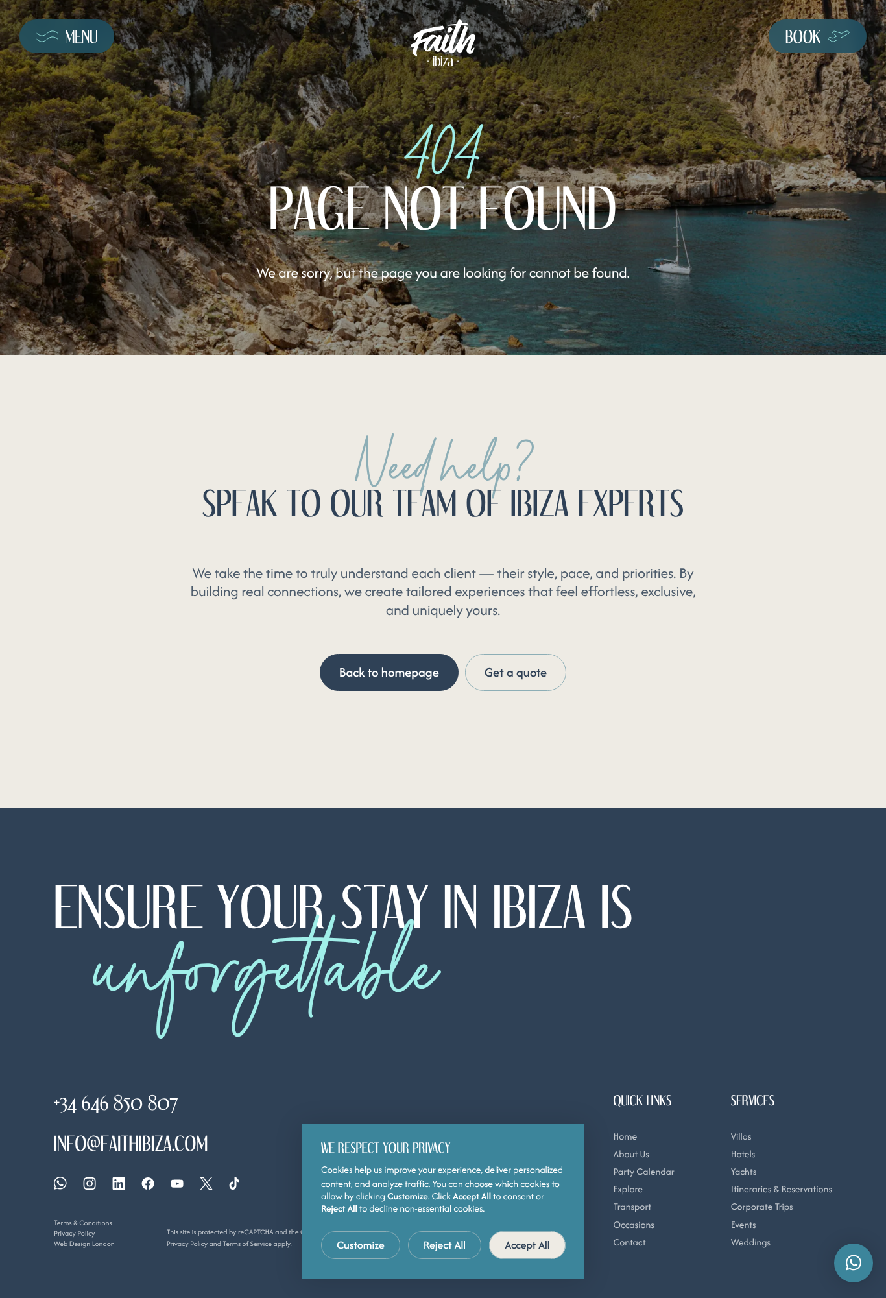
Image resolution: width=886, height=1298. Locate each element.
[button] (853, 1263)
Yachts (743, 1172)
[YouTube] (177, 1183)
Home (625, 1137)
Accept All (527, 1245)
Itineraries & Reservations (781, 1189)
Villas (741, 1137)
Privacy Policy (74, 1233)
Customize (361, 1245)
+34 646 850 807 (116, 1102)
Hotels (743, 1154)
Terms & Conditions (83, 1223)
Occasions (633, 1225)
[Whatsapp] (60, 1183)
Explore (627, 1189)
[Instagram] (89, 1183)
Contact (629, 1242)
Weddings (751, 1242)
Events (743, 1225)
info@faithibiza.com (131, 1143)
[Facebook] (147, 1183)
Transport (632, 1207)
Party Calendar (643, 1172)
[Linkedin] (118, 1183)
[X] (206, 1183)
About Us (631, 1154)
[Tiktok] (234, 1183)
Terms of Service (247, 1243)
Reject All (445, 1245)
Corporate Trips (762, 1207)
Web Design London (84, 1243)
